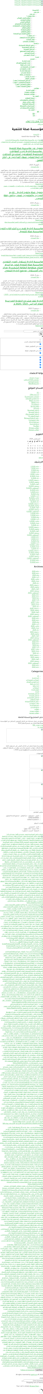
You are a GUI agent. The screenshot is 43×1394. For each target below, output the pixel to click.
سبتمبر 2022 (34, 556)
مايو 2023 (35, 541)
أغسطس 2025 (32, 488)
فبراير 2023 (34, 547)
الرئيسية (36, 135)
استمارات (35, 404)
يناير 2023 (35, 549)
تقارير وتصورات (34, 420)
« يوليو (41, 458)
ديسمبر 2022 (34, 551)
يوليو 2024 (34, 513)
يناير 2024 (35, 525)
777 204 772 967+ (34, 122)
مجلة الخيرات (34, 424)
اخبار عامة (35, 403)
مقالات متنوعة (34, 430)
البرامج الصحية (34, 412)
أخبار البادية (34, 395)
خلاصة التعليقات (33, 382)
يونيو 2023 (35, 539)
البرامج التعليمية (33, 410)
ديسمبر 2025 (34, 480)
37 (38, 393)
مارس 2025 (34, 498)
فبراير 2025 (34, 500)
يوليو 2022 (34, 560)
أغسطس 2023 (33, 535)
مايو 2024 (35, 517)
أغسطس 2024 (33, 512)
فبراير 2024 (34, 523)
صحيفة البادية (34, 422)
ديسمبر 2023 (34, 527)
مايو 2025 (35, 494)
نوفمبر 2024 (33, 506)
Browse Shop (34, 1386)
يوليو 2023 (35, 537)
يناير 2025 (35, 502)
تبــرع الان (40, 119)
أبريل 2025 (35, 496)
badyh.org (34, 1375)
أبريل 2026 (35, 472)
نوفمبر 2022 (34, 553)
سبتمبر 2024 (34, 510)
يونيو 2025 (34, 492)
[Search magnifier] (41, 334)
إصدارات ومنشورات (32, 397)
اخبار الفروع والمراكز (32, 399)
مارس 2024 (34, 521)
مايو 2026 (35, 470)
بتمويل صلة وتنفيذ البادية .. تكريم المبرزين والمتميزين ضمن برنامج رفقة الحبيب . (23, 196)
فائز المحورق (35, 167)
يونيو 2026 (35, 469)
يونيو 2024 (34, 515)
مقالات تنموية (34, 428)
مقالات (36, 426)
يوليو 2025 (34, 490)
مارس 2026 (34, 474)
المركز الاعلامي (33, 416)
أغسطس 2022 (33, 558)
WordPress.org (34, 384)
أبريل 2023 (35, 543)
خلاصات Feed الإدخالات (31, 380)
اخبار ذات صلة (34, 401)
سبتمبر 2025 (34, 486)
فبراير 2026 (34, 476)
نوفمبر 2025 (34, 482)
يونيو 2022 (34, 562)
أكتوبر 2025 (34, 484)
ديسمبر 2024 (34, 504)
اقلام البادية (35, 406)
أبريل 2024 (35, 519)
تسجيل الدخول (34, 378)
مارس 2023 (34, 545)
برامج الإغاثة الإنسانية (31, 418)
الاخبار (36, 408)
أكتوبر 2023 (34, 531)
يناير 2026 (35, 478)
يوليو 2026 (35, 467)
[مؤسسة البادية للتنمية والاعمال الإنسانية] (29, 1)
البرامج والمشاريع (32, 414)
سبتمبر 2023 (34, 533)
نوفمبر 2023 (34, 529)
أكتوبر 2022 (34, 554)
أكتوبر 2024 (34, 508)
